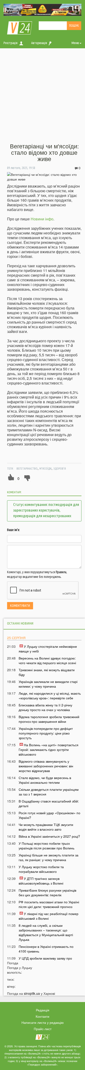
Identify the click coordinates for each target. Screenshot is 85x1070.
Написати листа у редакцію (42, 1022)
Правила (61, 572)
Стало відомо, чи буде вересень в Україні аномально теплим (45, 780)
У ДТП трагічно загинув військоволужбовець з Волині (41, 880)
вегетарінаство (27, 468)
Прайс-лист (42, 1028)
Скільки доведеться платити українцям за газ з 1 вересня (49, 791)
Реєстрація (10, 43)
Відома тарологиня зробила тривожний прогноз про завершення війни (49, 719)
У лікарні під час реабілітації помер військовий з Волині (48, 916)
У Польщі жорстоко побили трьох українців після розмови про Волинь (46, 845)
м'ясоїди (45, 468)
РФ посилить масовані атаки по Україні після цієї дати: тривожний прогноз (49, 904)
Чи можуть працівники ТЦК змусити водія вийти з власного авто (46, 827)
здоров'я (59, 468)
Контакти (42, 1016)
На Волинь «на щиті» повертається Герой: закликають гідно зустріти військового (48, 749)
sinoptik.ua (32, 993)
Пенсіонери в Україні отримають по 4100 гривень (46, 948)
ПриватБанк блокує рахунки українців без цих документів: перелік (47, 892)
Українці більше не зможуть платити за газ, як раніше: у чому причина (48, 857)
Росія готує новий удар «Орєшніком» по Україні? (49, 815)
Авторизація (39, 43)
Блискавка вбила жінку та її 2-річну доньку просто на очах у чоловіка (45, 707)
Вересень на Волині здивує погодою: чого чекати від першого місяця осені (47, 660)
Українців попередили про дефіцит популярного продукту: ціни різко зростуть (46, 733)
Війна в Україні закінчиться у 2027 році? (49, 836)
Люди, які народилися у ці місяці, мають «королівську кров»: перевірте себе (50, 695)
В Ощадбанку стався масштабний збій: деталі (49, 803)
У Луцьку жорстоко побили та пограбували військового (41, 869)
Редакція (42, 1010)
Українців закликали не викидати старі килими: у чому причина (48, 684)
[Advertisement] (42, 96)
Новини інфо (42, 219)
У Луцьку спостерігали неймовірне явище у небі (48, 648)
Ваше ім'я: (13, 530)
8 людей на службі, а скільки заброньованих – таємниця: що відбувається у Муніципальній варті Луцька (46, 932)
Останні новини (20, 623)
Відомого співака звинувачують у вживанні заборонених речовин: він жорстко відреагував (46, 766)
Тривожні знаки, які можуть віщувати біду (47, 672)
